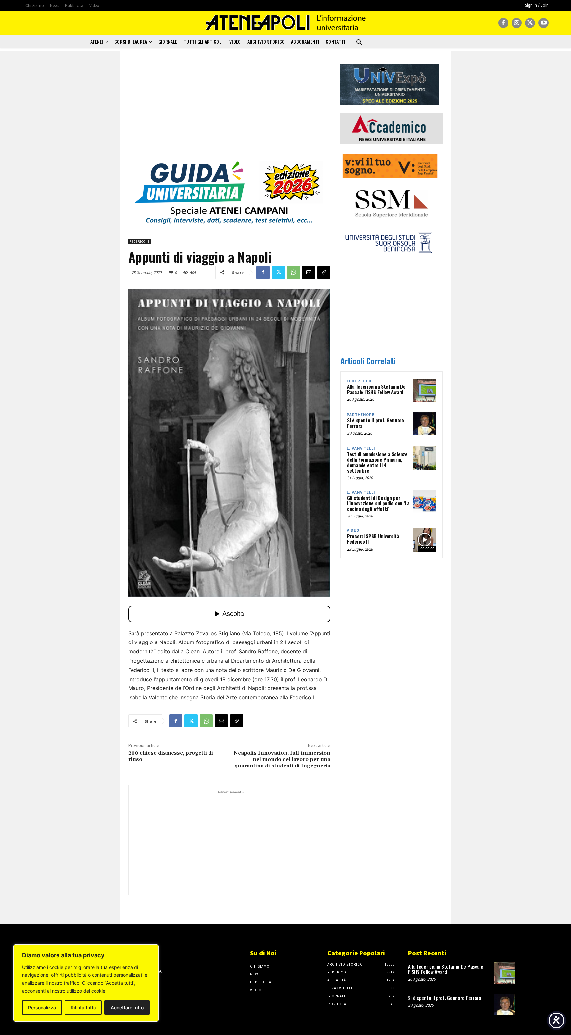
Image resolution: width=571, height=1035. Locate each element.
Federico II (139, 241)
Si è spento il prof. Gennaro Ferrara (375, 422)
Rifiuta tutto (83, 1007)
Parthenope (361, 415)
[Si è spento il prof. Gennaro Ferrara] (424, 423)
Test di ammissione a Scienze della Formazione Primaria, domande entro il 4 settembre (377, 462)
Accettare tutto (127, 1007)
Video (353, 530)
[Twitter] (530, 23)
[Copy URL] (323, 272)
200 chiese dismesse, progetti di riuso (170, 756)
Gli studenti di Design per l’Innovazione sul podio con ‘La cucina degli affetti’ (378, 503)
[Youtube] (543, 23)
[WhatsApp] (293, 272)
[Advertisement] (229, 110)
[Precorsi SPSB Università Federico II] (424, 539)
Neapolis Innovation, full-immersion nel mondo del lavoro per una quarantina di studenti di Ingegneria (282, 759)
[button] (359, 43)
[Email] (308, 272)
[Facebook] (503, 23)
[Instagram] (517, 23)
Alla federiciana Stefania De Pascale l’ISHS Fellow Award (376, 389)
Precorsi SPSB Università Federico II (373, 538)
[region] (86, 983)
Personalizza (42, 1007)
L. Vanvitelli (361, 448)
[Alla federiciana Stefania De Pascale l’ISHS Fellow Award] (424, 390)
